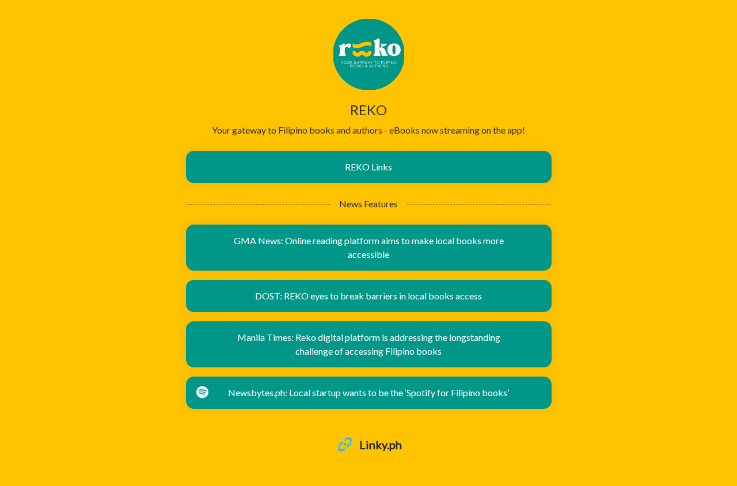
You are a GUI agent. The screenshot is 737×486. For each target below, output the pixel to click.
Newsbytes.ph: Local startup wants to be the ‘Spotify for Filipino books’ (368, 392)
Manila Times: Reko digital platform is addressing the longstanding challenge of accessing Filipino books (368, 344)
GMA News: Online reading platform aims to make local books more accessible (369, 247)
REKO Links (368, 166)
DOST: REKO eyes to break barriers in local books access (368, 295)
